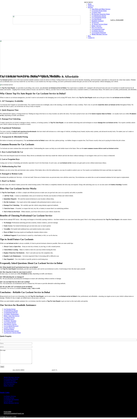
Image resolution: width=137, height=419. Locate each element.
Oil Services (95, 22)
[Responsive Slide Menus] (46, 24)
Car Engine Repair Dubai (99, 11)
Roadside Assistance (98, 21)
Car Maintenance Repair (99, 16)
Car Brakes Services (98, 31)
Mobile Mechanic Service (11, 403)
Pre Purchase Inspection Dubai (101, 14)
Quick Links (5, 392)
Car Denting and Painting (11, 399)
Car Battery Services (10, 396)
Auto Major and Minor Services (101, 9)
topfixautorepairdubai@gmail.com (14, 413)
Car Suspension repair (98, 29)
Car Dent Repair (96, 19)
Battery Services (96, 26)
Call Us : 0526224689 (116, 20)
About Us (91, 5)
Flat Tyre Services (97, 27)
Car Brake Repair (9, 398)
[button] (88, 2)
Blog (89, 36)
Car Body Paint (96, 12)
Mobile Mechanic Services (99, 34)
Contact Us (91, 37)
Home (90, 4)
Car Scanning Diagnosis (99, 32)
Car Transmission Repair (99, 17)
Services (90, 7)
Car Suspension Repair (10, 382)
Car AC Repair (8, 401)
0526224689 (33, 370)
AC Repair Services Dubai (99, 24)
